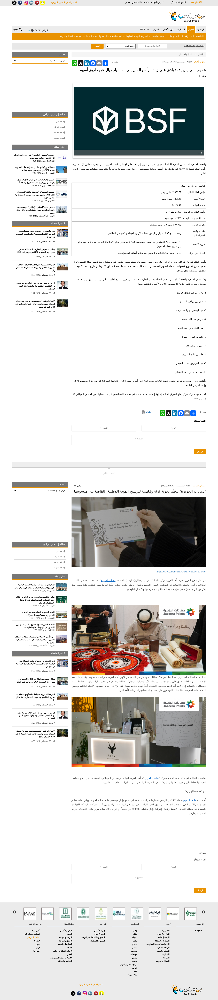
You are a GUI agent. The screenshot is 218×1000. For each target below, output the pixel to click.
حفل (135, 934)
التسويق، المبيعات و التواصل (93, 937)
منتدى (134, 958)
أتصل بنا (36, 951)
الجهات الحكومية (65, 944)
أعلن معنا (195, 2)
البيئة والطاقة (173, 36)
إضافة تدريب (59, 138)
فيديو (38, 947)
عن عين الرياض (35, 924)
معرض (134, 951)
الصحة (69, 947)
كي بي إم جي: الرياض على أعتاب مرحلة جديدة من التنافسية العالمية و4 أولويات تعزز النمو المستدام (36, 286)
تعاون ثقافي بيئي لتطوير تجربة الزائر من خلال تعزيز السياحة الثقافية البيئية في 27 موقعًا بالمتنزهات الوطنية (35, 600)
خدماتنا (62, 54)
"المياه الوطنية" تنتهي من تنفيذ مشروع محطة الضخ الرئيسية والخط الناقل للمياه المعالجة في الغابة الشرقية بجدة (35, 304)
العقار (69, 954)
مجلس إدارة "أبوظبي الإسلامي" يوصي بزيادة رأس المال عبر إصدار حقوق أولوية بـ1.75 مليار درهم (35, 210)
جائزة (135, 930)
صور (38, 944)
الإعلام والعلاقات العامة (62, 951)
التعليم (69, 934)
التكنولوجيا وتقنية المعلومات (136, 36)
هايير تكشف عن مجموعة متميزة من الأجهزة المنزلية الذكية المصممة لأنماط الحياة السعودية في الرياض (35, 234)
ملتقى (134, 947)
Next (14, 912)
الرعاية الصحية (116, 36)
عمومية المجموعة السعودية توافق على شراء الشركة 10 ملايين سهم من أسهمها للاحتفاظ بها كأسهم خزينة (34, 195)
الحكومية (200, 36)
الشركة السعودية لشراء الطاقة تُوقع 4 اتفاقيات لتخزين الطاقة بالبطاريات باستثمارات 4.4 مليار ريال (35, 267)
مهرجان (133, 954)
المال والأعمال (187, 36)
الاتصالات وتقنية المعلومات (61, 958)
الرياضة (79, 36)
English (144, 29)
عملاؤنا (37, 941)
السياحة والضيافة (158, 36)
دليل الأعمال (168, 29)
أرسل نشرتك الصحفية (194, 45)
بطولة (134, 937)
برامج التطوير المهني (128, 964)
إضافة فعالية (59, 132)
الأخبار (191, 29)
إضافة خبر (60, 121)
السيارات (88, 36)
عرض (134, 968)
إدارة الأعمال (99, 930)
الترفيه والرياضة (65, 937)
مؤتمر (134, 941)
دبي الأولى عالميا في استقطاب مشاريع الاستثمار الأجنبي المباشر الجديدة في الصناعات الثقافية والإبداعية (33, 640)
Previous (203, 912)
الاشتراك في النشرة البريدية (64, 2)
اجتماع (134, 944)
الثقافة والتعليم (101, 36)
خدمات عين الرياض (32, 934)
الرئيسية (200, 29)
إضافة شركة (59, 127)
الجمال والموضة (66, 36)
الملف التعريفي (33, 937)
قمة (135, 971)
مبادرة (134, 961)
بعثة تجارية (132, 975)
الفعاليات (181, 29)
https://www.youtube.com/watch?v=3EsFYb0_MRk (181, 571)
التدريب (156, 29)
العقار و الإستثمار (97, 941)
